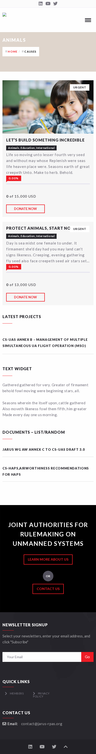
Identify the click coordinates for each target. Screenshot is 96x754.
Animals (13, 147)
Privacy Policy (41, 695)
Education (28, 147)
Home (12, 51)
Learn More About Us (48, 559)
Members (17, 693)
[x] (55, 3)
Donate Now (25, 209)
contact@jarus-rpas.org (41, 723)
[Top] (65, 746)
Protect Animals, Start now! (41, 228)
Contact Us (48, 589)
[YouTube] (48, 3)
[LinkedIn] (40, 3)
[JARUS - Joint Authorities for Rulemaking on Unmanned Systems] (4, 20)
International (45, 147)
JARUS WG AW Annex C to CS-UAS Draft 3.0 (43, 449)
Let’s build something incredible (45, 140)
